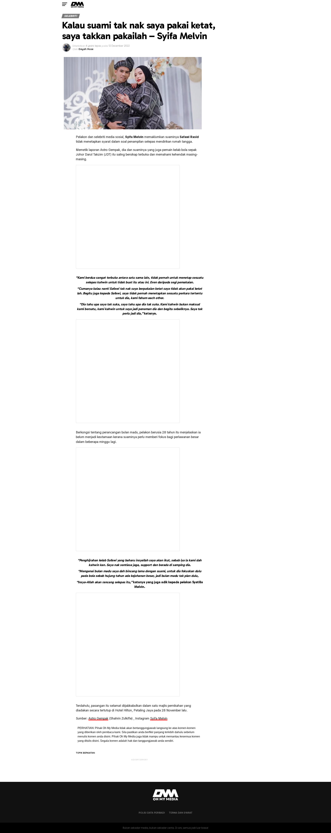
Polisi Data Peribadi (152, 812)
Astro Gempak (98, 718)
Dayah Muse (86, 49)
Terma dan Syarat (180, 812)
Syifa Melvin (158, 718)
